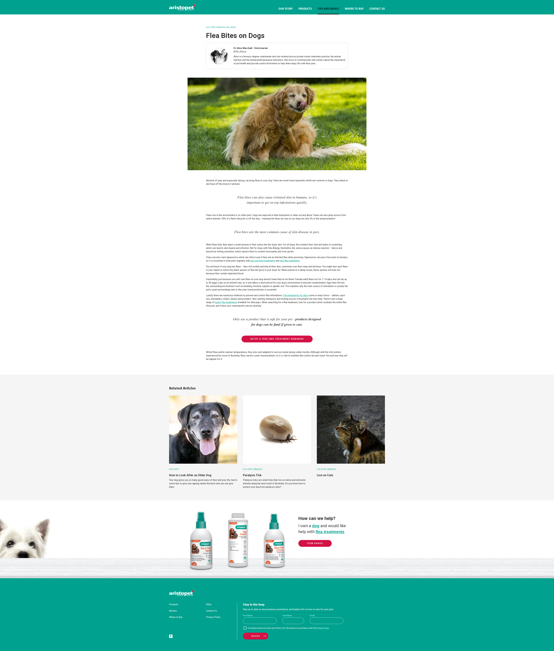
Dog (208, 27)
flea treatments (330, 531)
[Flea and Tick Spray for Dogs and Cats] (201, 570)
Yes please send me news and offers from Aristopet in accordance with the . (289, 628)
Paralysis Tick (252, 475)
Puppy (213, 27)
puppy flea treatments (226, 302)
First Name (248, 615)
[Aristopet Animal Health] (182, 7)
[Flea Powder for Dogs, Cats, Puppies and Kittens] (238, 570)
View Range (315, 543)
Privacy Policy (213, 617)
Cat (318, 469)
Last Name (287, 615)
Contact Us (377, 8)
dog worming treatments (262, 260)
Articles (173, 610)
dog (315, 526)
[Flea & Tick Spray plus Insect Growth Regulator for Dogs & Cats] (274, 570)
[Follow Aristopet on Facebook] (171, 637)
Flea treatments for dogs (295, 295)
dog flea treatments (290, 260)
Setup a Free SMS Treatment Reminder (277, 339)
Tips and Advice (328, 8)
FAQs (209, 604)
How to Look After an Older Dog (190, 475)
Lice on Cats (325, 475)
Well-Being (231, 27)
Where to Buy (354, 8)
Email (312, 615)
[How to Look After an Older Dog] (203, 430)
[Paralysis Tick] (277, 430)
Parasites (220, 27)
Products (305, 8)
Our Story (285, 8)
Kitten (323, 469)
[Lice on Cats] (351, 430)
